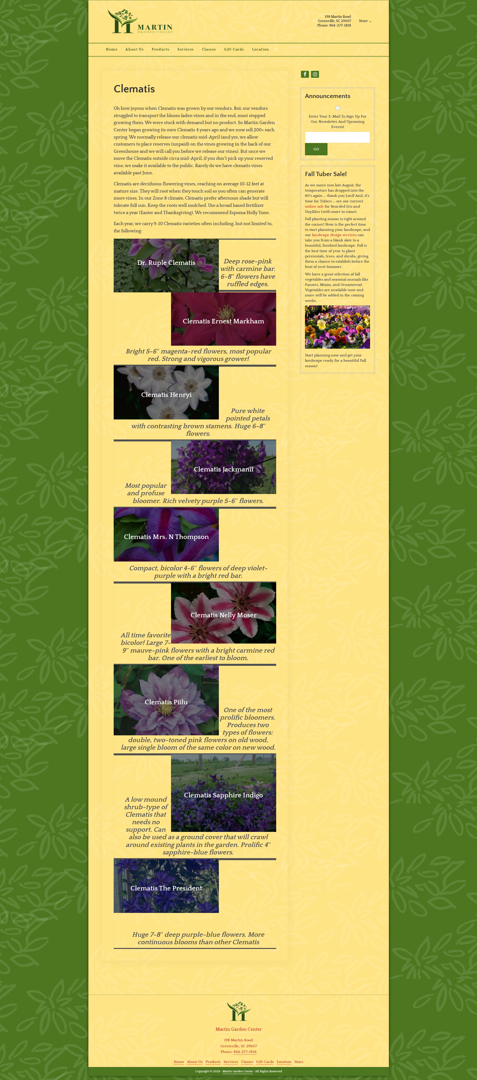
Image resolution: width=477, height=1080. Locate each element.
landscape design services (334, 235)
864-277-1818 (245, 1052)
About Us (195, 1062)
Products (213, 1062)
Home (179, 1062)
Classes (247, 1062)
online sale (314, 206)
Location (284, 1062)
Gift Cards (265, 1062)
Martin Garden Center (238, 1071)
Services (231, 1062)
